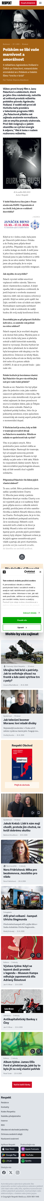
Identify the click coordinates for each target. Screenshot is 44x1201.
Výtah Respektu (19, 666)
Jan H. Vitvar (7, 985)
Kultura (6, 962)
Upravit (20, 627)
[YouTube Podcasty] (31, 1155)
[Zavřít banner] (40, 572)
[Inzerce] (22, 224)
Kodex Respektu (8, 1111)
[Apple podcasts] (31, 1149)
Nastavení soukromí (10, 1139)
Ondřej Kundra (8, 735)
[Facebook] (4, 1174)
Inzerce (4, 1121)
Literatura (7, 1016)
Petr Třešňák (7, 80)
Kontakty (5, 1107)
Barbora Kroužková (10, 835)
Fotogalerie (7, 912)
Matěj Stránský (8, 931)
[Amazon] (10, 1160)
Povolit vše (22, 620)
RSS (3, 1125)
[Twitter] (11, 1174)
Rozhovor (6, 44)
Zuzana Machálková (10, 685)
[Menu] (40, 3)
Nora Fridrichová (9, 881)
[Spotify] (31, 1160)
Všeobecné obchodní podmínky (14, 1130)
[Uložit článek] (26, 35)
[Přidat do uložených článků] (38, 659)
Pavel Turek (7, 1074)
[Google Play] (10, 1155)
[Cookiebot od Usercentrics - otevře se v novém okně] (26, 572)
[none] (39, 35)
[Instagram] (18, 1174)
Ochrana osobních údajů (11, 1134)
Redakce (5, 1102)
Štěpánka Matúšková (20, 80)
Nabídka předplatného (11, 1116)
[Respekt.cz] (7, 2)
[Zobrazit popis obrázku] (33, 35)
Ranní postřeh (11, 866)
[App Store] (10, 1149)
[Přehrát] (32, 659)
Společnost (7, 716)
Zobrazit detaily (30, 613)
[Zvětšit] (22, 24)
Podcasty (9, 666)
